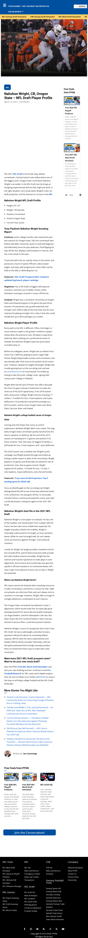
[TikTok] (50, 929)
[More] (80, 195)
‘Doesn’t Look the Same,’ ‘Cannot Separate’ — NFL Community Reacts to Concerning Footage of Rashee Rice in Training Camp (30, 700)
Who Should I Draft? (54, 916)
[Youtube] (63, 929)
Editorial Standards (75, 867)
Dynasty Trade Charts (54, 910)
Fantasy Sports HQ (53, 888)
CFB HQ (49, 867)
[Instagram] (31, 929)
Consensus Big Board (32, 908)
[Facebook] (24, 929)
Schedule (49, 874)
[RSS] (44, 929)
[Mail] (37, 929)
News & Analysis (30, 895)
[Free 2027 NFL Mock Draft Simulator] (29, 777)
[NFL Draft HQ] (47, 777)
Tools (6, 778)
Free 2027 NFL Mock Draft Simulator (28, 787)
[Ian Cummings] (8, 753)
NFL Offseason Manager (12, 886)
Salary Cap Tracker (31, 877)
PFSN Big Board (30, 905)
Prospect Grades (30, 911)
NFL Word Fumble (10, 910)
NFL (51, 194)
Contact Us (72, 874)
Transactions (29, 880)
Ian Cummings (30, 753)
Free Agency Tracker (32, 874)
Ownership (72, 880)
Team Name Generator (55, 919)
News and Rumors (31, 871)
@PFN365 (41, 677)
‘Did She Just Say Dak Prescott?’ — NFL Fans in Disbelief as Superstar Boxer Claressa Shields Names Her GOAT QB (30, 731)
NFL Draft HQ (46, 784)
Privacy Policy (73, 877)
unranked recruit (14, 371)
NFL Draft (17, 174)
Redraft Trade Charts (54, 913)
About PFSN (72, 871)
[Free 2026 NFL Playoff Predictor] (11, 777)
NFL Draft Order (30, 902)
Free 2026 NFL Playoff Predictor (10, 787)
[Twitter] (57, 929)
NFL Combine (29, 898)
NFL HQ (27, 867)
